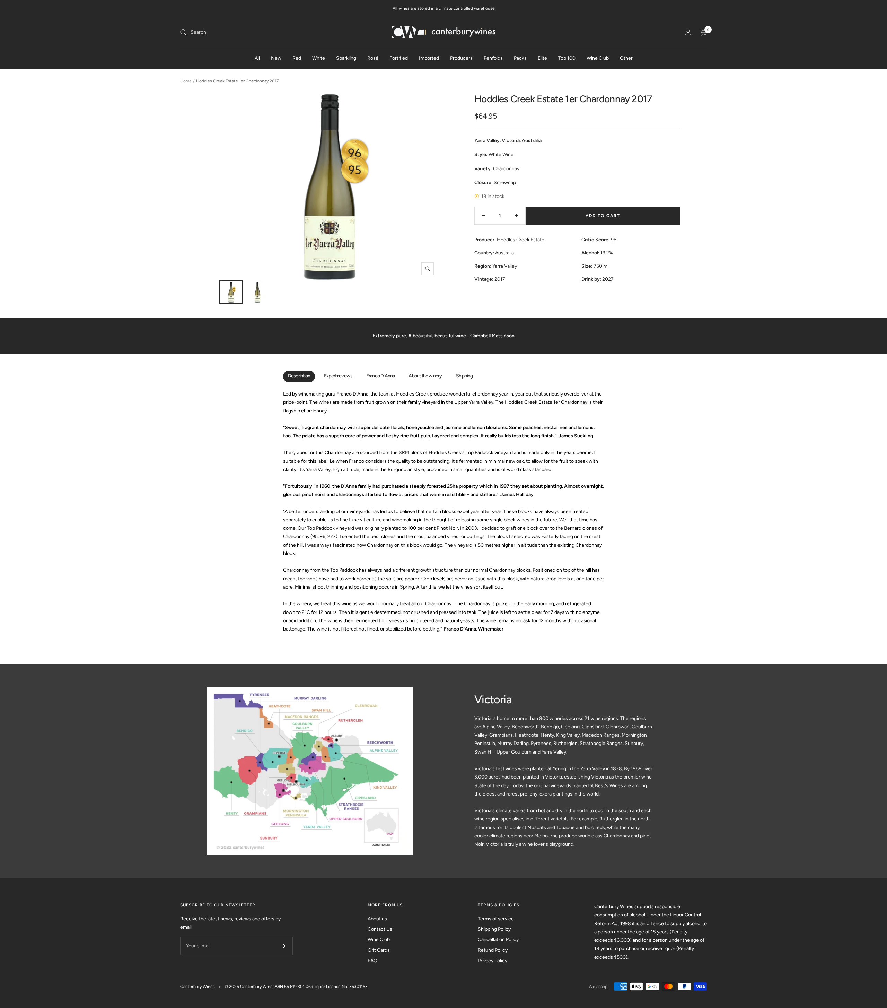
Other (626, 58)
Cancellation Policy (498, 939)
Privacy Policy (492, 961)
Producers (461, 58)
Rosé (372, 58)
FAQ (372, 961)
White (318, 58)
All (257, 58)
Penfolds (493, 58)
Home (186, 81)
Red (296, 58)
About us (377, 919)
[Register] (283, 946)
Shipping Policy (494, 929)
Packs (520, 58)
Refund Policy (493, 950)
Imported (429, 58)
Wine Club (598, 58)
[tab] (299, 376)
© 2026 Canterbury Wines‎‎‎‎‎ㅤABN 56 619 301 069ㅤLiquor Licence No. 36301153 (296, 986)
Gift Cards (379, 950)
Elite (542, 58)
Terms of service (496, 919)
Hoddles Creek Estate (520, 240)
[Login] (688, 32)
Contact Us (380, 929)
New (276, 58)
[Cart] (703, 32)
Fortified (398, 58)
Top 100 (567, 58)
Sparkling (346, 58)
